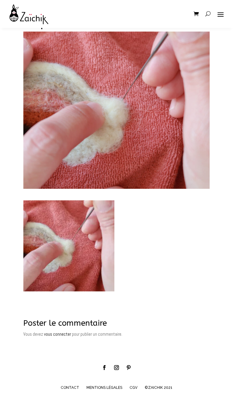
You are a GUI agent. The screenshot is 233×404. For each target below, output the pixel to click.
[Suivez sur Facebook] (104, 367)
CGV (133, 387)
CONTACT (70, 387)
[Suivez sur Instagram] (116, 367)
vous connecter (57, 334)
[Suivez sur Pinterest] (128, 367)
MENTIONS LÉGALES (104, 387)
